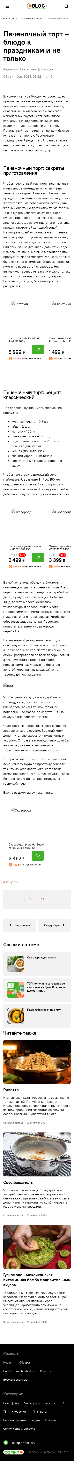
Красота (50, 1420)
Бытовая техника (14, 1420)
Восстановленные (15, 1379)
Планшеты (40, 1411)
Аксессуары (32, 1403)
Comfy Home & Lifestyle (19, 1371)
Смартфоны (11, 1403)
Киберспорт (20, 1411)
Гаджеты (50, 1403)
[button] (7, 6)
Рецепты (12, 882)
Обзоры (24, 1362)
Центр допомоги (23, 1443)
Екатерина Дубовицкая (37, 69)
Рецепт (35, 1420)
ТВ (5, 1411)
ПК (62, 1403)
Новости (8, 1362)
